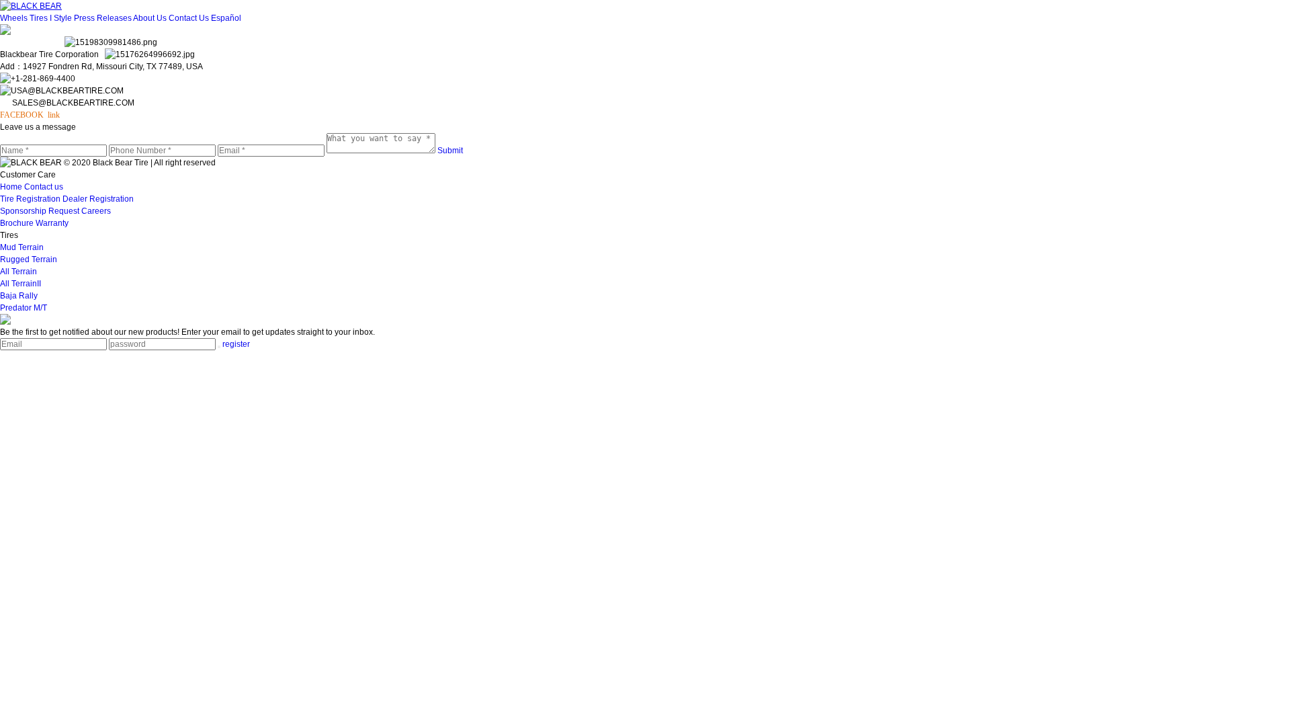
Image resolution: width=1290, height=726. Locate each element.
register (236, 344)
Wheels (15, 18)
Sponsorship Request (40, 211)
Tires (40, 18)
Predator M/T (23, 308)
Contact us (43, 187)
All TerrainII (20, 283)
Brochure (18, 223)
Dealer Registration (98, 199)
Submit (450, 150)
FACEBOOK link (30, 115)
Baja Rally (19, 295)
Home (12, 187)
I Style (62, 18)
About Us (151, 18)
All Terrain (18, 271)
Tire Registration (31, 199)
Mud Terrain (22, 247)
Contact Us (190, 18)
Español (226, 18)
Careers (96, 211)
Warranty (52, 223)
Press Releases (103, 18)
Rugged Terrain (28, 259)
